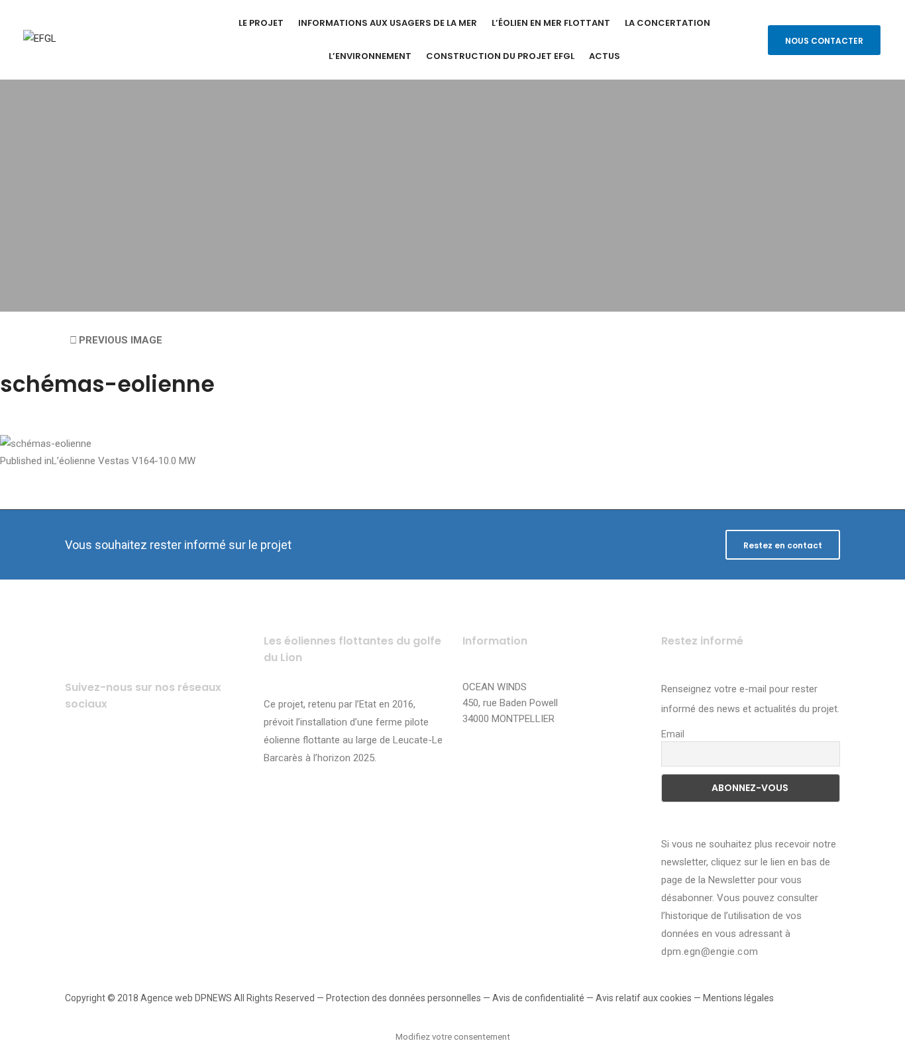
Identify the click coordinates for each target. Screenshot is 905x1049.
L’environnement (370, 56)
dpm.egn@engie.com (710, 951)
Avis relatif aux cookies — (649, 998)
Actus (604, 56)
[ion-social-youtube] (153, 757)
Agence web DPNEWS (186, 998)
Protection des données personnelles (403, 998)
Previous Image (120, 340)
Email (672, 734)
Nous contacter (824, 40)
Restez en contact (782, 545)
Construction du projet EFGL (500, 56)
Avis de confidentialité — (544, 998)
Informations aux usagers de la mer (387, 23)
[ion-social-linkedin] (189, 757)
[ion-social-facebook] (80, 757)
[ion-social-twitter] (116, 757)
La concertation (667, 23)
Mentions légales (738, 998)
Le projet (261, 23)
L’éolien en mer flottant (551, 23)
